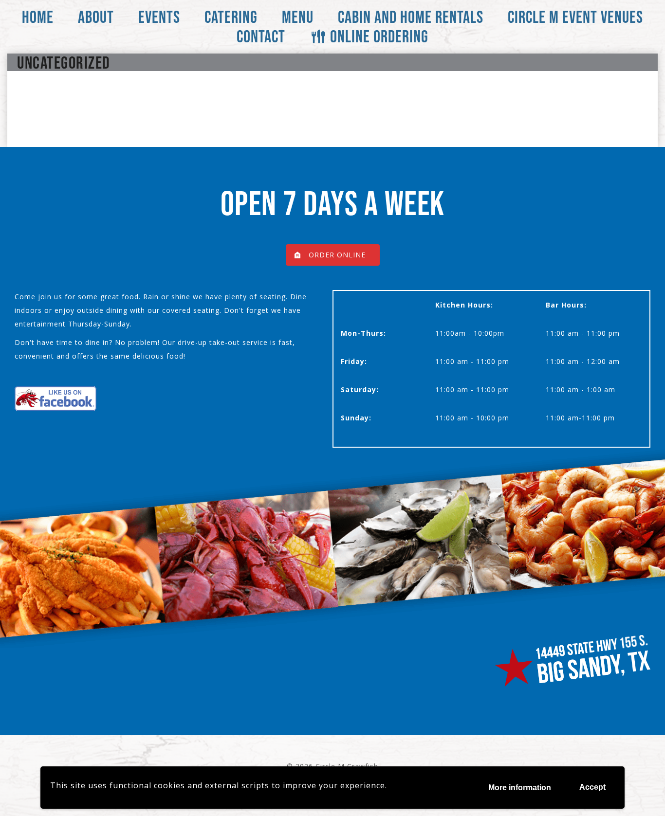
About (96, 16)
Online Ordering (379, 36)
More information (519, 787)
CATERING (231, 16)
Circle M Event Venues (575, 16)
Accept (592, 787)
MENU (298, 16)
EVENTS (159, 16)
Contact (261, 36)
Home (38, 16)
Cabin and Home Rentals (410, 16)
